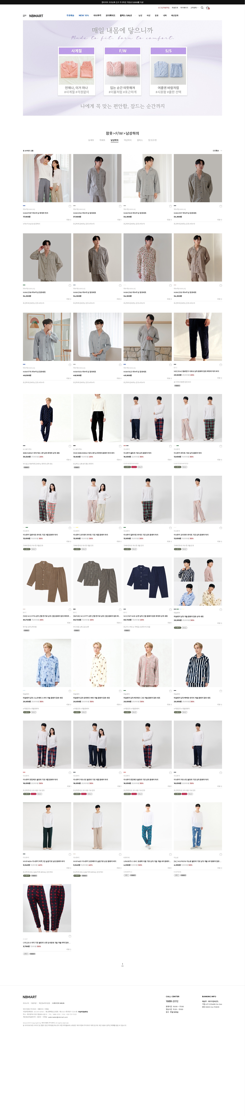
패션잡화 (174, 15)
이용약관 (33, 1003)
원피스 (140, 140)
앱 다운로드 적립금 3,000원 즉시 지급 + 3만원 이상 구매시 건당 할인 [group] (122, 2)
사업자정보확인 (83, 1012)
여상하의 (128, 140)
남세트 (91, 140)
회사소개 (26, 1003)
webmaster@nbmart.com (58, 1017)
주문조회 (175, 8)
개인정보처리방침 (44, 1003)
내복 (165, 15)
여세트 (102, 140)
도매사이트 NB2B (58, 1003)
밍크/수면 (152, 140)
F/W (119, 133)
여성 (148, 15)
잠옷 (156, 15)
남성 (140, 15)
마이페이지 (184, 8)
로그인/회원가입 (163, 8)
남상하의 (132, 133)
